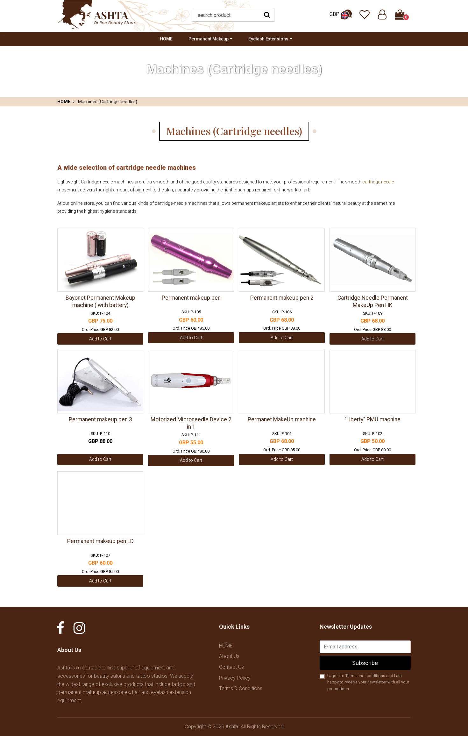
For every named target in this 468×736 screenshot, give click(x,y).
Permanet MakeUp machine (282, 419)
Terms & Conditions (240, 688)
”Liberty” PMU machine (372, 419)
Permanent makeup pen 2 (282, 298)
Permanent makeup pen (191, 298)
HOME (166, 38)
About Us (229, 656)
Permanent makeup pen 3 (100, 419)
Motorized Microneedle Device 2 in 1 (191, 423)
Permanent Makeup (208, 38)
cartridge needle (378, 181)
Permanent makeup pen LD (100, 541)
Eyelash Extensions (268, 38)
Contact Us (231, 667)
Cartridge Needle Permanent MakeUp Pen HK (372, 301)
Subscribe (365, 663)
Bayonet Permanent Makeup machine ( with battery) (100, 301)
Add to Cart (100, 338)
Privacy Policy (235, 678)
